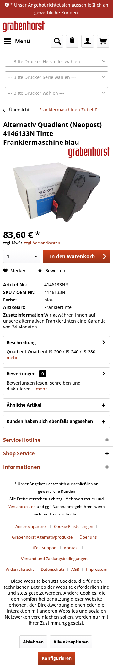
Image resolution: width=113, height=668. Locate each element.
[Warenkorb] (103, 41)
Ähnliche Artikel (24, 405)
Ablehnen (33, 642)
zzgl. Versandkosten (42, 242)
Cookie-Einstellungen (73, 526)
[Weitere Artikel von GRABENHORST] (89, 152)
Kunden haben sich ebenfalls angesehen (50, 421)
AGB (75, 569)
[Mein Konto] (87, 41)
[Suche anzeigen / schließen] (57, 41)
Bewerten (54, 270)
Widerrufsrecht (20, 569)
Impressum (96, 569)
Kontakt (71, 548)
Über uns (88, 537)
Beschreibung (21, 342)
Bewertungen (21, 374)
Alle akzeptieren (71, 642)
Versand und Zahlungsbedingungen (54, 558)
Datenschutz (52, 569)
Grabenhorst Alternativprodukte (42, 537)
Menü (22, 41)
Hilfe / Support (43, 548)
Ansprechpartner (31, 526)
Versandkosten (22, 506)
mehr (12, 358)
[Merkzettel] (72, 41)
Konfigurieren (57, 658)
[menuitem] (16, 41)
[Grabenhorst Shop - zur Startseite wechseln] (24, 26)
